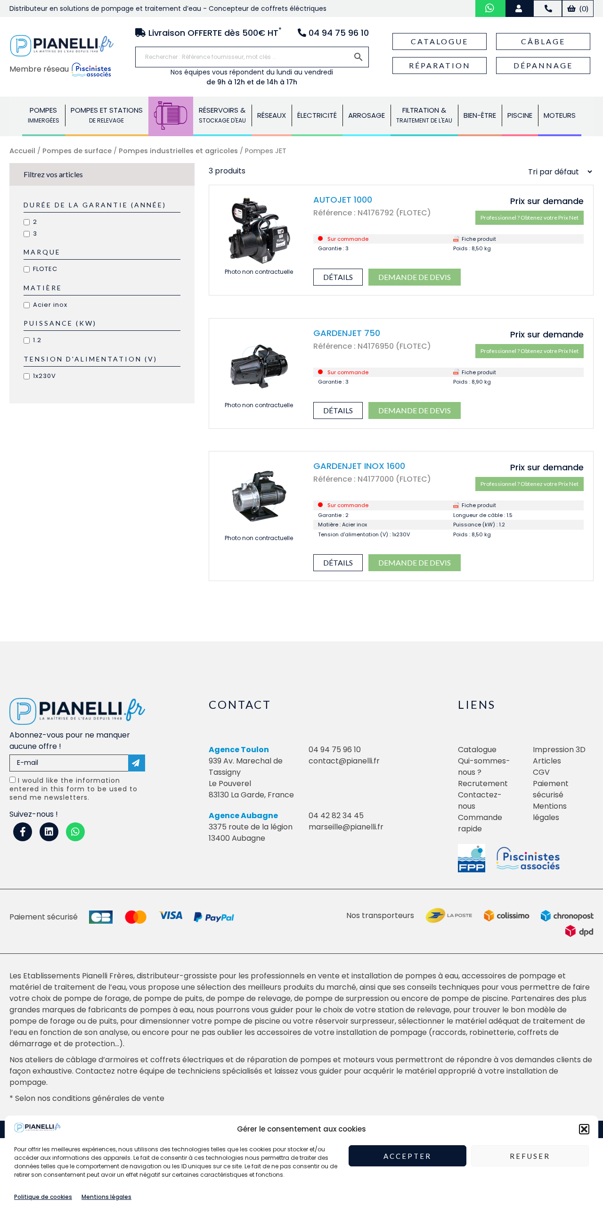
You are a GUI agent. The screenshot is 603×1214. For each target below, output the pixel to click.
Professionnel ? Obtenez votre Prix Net (530, 217)
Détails (338, 276)
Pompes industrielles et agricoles (178, 151)
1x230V (44, 375)
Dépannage (543, 65)
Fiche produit (479, 239)
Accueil (22, 151)
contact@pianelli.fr (344, 760)
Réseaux (271, 115)
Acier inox (50, 304)
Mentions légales (106, 1197)
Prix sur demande (547, 201)
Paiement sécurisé (551, 789)
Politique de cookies (43, 1197)
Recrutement (483, 783)
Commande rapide (480, 823)
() (583, 8)
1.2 (37, 340)
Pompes (43, 114)
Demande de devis (414, 276)
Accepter (407, 1156)
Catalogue (439, 41)
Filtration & (424, 114)
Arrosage (366, 115)
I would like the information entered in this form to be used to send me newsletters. (73, 789)
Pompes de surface (77, 151)
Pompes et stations (107, 114)
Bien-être (480, 115)
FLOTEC (45, 268)
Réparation (440, 65)
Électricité (317, 115)
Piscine (519, 115)
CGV (541, 772)
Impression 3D (559, 749)
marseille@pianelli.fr (346, 826)
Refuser (530, 1156)
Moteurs (560, 115)
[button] (584, 1129)
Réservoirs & (222, 114)
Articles (547, 760)
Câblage (543, 41)
